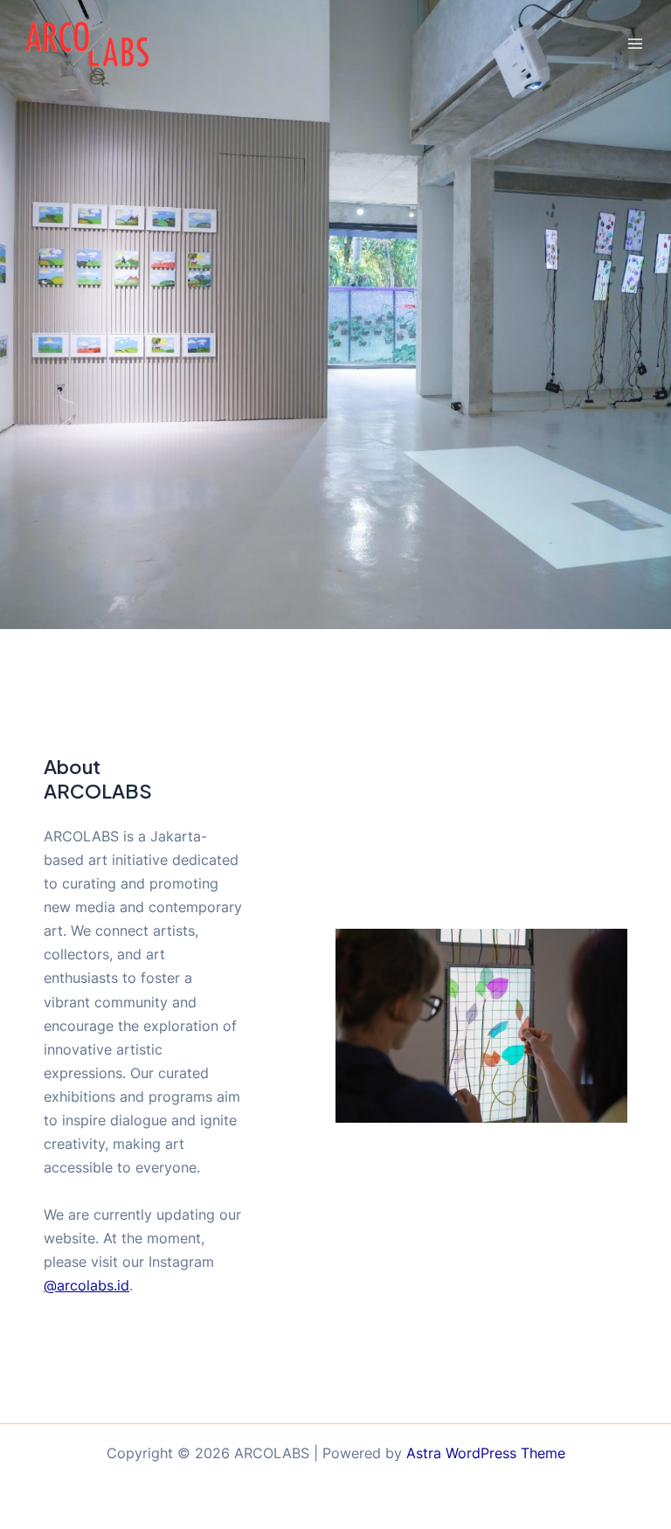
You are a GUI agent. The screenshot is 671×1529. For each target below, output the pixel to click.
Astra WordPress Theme (485, 1453)
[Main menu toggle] (635, 44)
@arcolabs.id (86, 1285)
